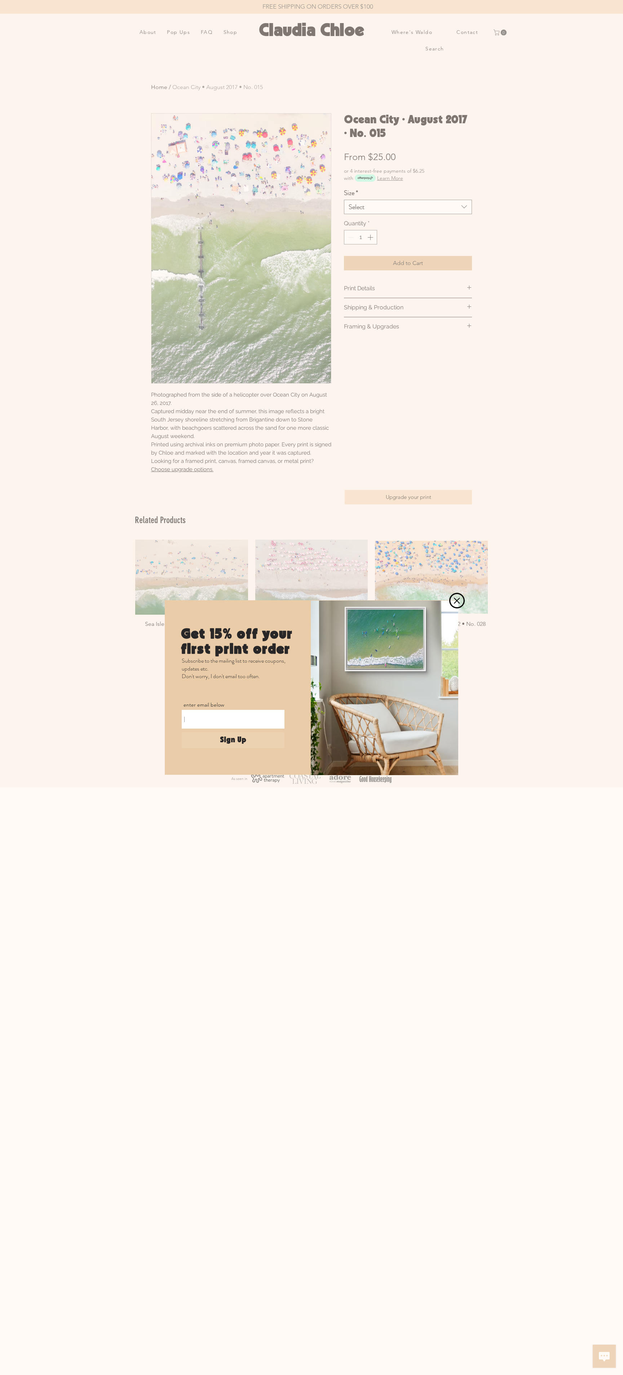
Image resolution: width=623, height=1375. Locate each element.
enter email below (204, 704)
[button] (457, 601)
